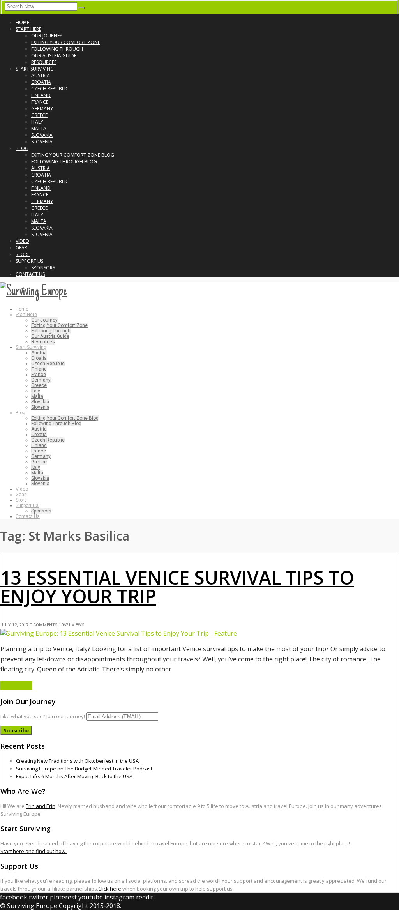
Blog (22, 148)
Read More (16, 685)
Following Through (57, 49)
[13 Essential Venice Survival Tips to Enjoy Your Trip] (118, 633)
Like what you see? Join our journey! (42, 716)
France (39, 102)
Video (22, 241)
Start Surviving (35, 68)
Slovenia (42, 141)
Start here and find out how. (33, 851)
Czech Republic (50, 88)
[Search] (81, 8)
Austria (40, 75)
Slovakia (42, 135)
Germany (42, 108)
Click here (109, 888)
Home (22, 22)
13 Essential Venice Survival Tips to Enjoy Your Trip (177, 587)
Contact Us (30, 274)
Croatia (41, 82)
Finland (41, 95)
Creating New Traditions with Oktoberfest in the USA (77, 760)
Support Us (29, 261)
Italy (37, 121)
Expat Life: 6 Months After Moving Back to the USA (74, 776)
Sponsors (43, 267)
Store (23, 254)
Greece (39, 115)
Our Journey (46, 35)
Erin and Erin (40, 805)
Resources (43, 62)
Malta (38, 128)
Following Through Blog (64, 161)
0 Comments (44, 624)
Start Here (28, 29)
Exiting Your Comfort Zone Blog (72, 155)
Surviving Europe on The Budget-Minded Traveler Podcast (84, 768)
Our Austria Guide (53, 55)
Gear (21, 247)
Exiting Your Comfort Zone (65, 42)
